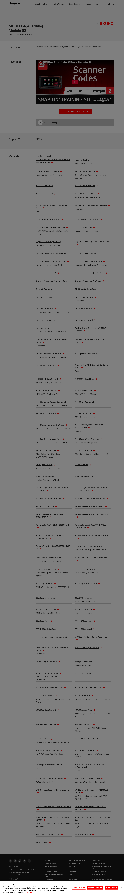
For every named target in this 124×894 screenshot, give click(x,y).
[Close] (121, 887)
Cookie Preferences (79, 887)
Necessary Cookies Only (95, 887)
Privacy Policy (29, 892)
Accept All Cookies (111, 887)
